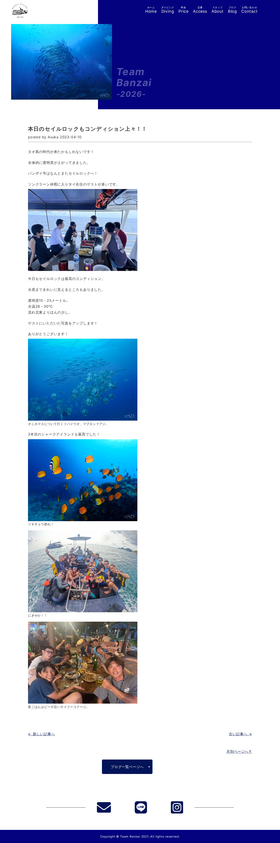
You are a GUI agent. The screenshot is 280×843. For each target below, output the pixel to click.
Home (151, 10)
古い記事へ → (240, 734)
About (218, 10)
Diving (167, 10)
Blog (232, 10)
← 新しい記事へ (41, 734)
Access (200, 10)
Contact (249, 10)
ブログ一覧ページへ (127, 767)
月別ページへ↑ (239, 751)
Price (183, 10)
